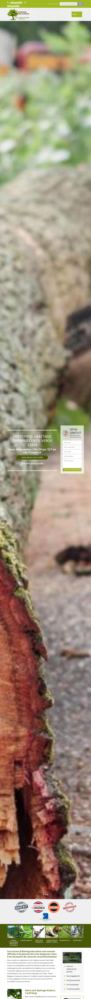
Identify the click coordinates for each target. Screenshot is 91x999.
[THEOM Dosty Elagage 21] (18, 14)
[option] (45, 499)
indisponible (15, 2)
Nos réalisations (32, 457)
